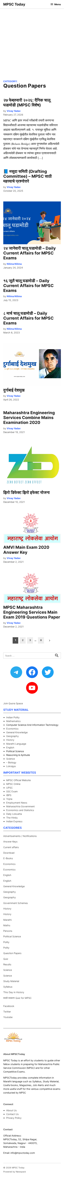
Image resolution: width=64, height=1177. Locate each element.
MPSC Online (13, 784)
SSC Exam (12, 791)
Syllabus (7, 986)
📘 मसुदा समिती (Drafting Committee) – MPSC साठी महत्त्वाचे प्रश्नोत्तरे (27, 176)
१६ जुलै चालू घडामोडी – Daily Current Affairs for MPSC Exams (28, 285)
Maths (6, 925)
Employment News (16, 802)
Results (7, 964)
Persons (7, 930)
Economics (12, 728)
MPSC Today (14, 4)
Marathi (7, 919)
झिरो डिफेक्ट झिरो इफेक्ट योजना (26, 492)
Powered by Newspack (14, 1171)
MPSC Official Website (18, 780)
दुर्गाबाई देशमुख (14, 390)
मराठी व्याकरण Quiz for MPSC (17, 998)
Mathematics (13, 721)
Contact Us (12, 1114)
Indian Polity (13, 717)
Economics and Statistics (20, 810)
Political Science (12, 936)
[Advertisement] (32, 42)
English (10, 747)
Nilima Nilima (14, 263)
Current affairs (11, 847)
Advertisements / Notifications (20, 836)
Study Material (11, 981)
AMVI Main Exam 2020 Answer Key (26, 550)
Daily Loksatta (14, 813)
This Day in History (13, 992)
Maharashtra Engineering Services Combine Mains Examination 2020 (29, 417)
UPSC (9, 787)
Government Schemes (15, 903)
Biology (12, 762)
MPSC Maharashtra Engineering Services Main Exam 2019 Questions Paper (31, 612)
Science (10, 758)
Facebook (8, 1006)
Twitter (7, 1011)
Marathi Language (16, 743)
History (10, 739)
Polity (6, 942)
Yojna (9, 799)
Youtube (7, 1017)
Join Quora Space (13, 703)
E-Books (8, 858)
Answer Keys (10, 841)
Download (8, 852)
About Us (11, 1110)
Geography (12, 736)
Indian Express (14, 821)
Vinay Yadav (14, 111)
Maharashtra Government (20, 806)
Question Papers (12, 953)
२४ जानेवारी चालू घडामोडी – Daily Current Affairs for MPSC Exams (29, 253)
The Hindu (12, 817)
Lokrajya (11, 766)
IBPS (8, 795)
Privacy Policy (13, 1117)
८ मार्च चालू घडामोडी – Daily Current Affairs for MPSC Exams (28, 318)
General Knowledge (17, 732)
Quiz (5, 958)
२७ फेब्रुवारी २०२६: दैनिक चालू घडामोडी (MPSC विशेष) (26, 102)
